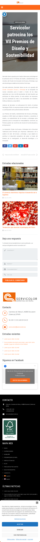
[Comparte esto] (4, 145)
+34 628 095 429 (10, 411)
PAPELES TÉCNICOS (9, 460)
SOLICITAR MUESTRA (9, 470)
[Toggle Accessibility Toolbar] (4, 14)
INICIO (5, 448)
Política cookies (11, 539)
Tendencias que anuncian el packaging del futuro (18, 227)
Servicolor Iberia (20, 22)
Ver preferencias (20, 535)
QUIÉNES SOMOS (8, 451)
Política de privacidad (21, 539)
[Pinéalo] (25, 145)
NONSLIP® (7, 454)
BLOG (5, 463)
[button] (37, 503)
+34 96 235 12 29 (10, 409)
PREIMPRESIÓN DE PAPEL (10, 457)
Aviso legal (30, 539)
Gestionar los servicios (20, 519)
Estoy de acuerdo (20, 380)
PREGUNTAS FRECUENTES (11, 466)
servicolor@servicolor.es (17, 327)
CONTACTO (7, 473)
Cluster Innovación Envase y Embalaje (13, 89)
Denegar (20, 530)
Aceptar (20, 524)
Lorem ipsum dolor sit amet (11, 339)
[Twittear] (10, 145)
